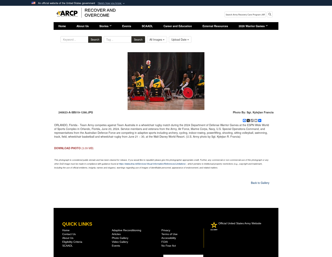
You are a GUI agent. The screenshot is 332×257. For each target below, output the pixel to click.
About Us (82, 26)
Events (126, 26)
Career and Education (178, 26)
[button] (111, 3)
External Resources (215, 26)
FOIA (164, 241)
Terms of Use (169, 234)
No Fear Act (168, 245)
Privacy (165, 230)
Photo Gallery (120, 237)
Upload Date (179, 39)
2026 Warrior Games (252, 26)
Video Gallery (120, 241)
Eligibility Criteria (72, 241)
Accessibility (168, 237)
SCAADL (147, 26)
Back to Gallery (260, 183)
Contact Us (69, 234)
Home (62, 26)
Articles (116, 234)
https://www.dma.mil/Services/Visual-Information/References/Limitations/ (152, 163)
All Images (156, 39)
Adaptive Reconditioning (126, 230)
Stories (104, 26)
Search (95, 39)
